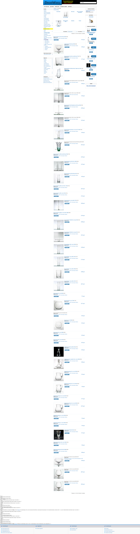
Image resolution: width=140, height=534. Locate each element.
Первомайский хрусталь (6, 531)
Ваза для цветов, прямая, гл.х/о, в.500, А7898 (61, 212)
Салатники (45, 21)
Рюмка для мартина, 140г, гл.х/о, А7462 (60, 442)
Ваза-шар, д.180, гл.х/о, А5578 (58, 339)
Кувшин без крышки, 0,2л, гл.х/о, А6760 (70, 371)
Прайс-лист (57, 6)
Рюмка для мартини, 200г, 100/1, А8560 (60, 449)
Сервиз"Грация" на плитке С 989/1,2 (91, 68)
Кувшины (72, 20)
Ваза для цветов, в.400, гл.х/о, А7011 (59, 193)
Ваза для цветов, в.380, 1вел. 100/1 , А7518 (60, 185)
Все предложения (91, 85)
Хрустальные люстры (47, 54)
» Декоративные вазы (47, 47)
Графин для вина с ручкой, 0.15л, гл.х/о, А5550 (72, 359)
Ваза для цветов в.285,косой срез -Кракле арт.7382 (72, 68)
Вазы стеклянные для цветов (80, 12)
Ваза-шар (72, 11)
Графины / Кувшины (46, 68)
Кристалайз (45, 23)
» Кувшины (46, 48)
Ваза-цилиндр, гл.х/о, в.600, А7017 (70, 281)
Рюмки (44, 61)
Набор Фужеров (46, 19)
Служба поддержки (40, 528)
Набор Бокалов (46, 18)
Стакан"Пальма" (91, 49)
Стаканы (45, 14)
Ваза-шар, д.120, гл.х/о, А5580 (58, 332)
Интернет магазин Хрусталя (110, 531)
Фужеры (45, 11)
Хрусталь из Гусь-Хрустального (7, 532)
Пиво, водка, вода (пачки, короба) (48, 38)
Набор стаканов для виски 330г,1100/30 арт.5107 (91, 32)
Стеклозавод (46, 39)
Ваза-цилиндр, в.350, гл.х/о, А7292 (70, 244)
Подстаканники (46, 63)
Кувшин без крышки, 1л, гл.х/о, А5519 (60, 415)
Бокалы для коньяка (47, 12)
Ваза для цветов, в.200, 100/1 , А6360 (70, 161)
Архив (44, 73)
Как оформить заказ (74, 528)
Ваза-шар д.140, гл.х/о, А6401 (58, 293)
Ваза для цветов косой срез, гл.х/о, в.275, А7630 (72, 129)
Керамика (45, 36)
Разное (80, 20)
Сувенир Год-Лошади (109, 532)
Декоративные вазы (65, 21)
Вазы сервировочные (47, 66)
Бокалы (45, 10)
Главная (55, 8)
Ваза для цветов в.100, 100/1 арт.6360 (60, 36)
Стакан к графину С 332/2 (91, 58)
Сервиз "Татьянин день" (91, 76)
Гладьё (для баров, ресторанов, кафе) (47, 32)
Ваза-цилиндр (65, 17)
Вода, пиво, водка (46, 20)
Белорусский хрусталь (5, 528)
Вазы (44, 31)
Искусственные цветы (47, 35)
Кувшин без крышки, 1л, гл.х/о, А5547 (60, 422)
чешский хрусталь (46, 80)
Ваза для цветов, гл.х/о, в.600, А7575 (70, 200)
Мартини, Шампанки (47, 13)
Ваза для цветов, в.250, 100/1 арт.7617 (70, 173)
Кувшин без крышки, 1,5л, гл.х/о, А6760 (70, 403)
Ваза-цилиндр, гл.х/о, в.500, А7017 (70, 256)
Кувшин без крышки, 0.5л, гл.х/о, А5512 (70, 383)
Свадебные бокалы (47, 24)
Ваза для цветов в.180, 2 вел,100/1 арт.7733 (71, 56)
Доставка (52, 6)
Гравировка (45, 34)
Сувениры (45, 72)
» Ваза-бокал (46, 40)
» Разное (45, 49)
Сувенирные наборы (47, 26)
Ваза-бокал (58, 11)
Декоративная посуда (47, 25)
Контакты (70, 6)
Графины (58, 26)
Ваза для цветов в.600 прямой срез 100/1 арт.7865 (72, 105)
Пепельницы (46, 69)
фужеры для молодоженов (47, 82)
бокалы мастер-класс (46, 81)
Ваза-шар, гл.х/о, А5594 (68, 320)
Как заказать (46, 6)
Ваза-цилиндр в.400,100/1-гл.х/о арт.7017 (71, 232)
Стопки (45, 17)
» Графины (46, 46)
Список (16, 523)
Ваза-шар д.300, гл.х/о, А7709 (69, 300)
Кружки (45, 27)
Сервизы (45, 67)
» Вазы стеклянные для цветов (48, 44)
